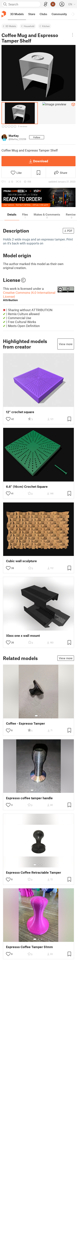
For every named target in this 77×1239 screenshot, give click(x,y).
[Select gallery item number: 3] (38, 790)
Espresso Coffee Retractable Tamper (33, 872)
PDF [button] (70, 230)
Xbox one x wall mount (23, 635)
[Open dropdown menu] (73, 34)
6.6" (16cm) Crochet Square (27, 486)
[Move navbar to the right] (73, 14)
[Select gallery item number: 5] (44, 790)
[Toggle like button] (8, 419)
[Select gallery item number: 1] (36, 716)
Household (29, 26)
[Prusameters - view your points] (52, 4)
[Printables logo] (3, 14)
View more (66, 344)
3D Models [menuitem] (17, 14)
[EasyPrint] (45, 4)
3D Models (10, 26)
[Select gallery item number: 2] (40, 716)
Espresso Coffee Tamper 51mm (29, 947)
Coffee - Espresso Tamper (25, 723)
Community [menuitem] (59, 14)
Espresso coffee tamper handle (29, 798)
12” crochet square (20, 412)
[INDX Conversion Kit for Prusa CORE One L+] (38, 197)
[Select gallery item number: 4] (41, 790)
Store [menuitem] (31, 14)
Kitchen (46, 26)
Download (40, 161)
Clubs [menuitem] (43, 14)
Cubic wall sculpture (21, 561)
